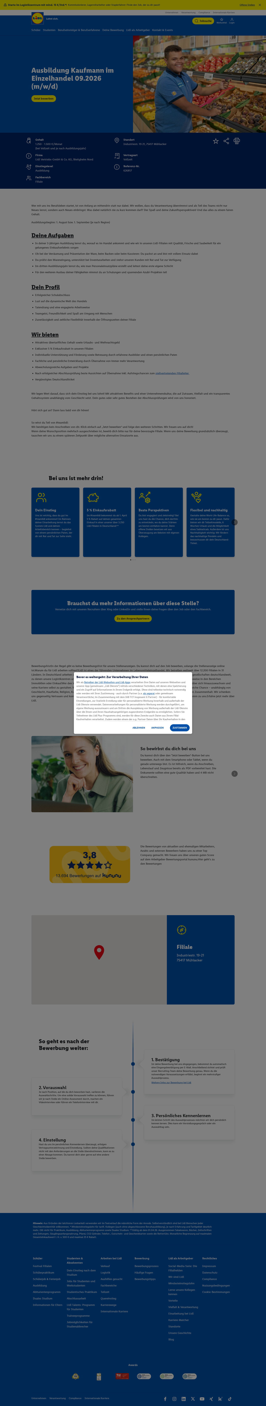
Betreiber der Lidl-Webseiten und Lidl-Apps (107, 682)
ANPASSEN (157, 727)
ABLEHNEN (139, 727)
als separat (149, 693)
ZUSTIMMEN (180, 727)
